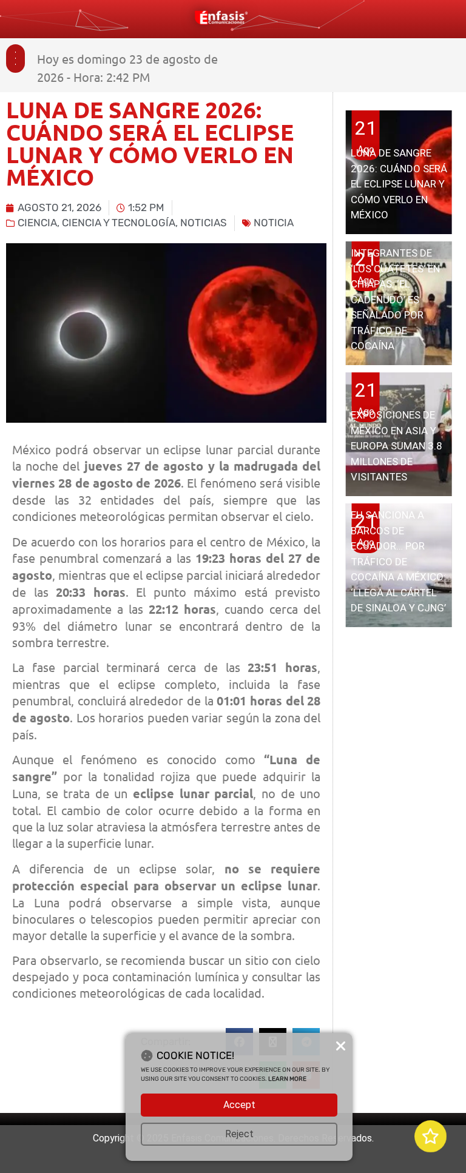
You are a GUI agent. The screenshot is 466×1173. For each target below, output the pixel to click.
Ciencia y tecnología (118, 223)
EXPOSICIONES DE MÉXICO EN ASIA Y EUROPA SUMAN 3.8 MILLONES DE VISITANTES (396, 446)
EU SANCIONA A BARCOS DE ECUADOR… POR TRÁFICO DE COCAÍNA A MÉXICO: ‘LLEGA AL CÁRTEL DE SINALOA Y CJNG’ (398, 561)
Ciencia (37, 223)
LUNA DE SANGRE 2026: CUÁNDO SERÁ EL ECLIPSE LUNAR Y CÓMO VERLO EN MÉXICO (399, 184)
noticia (274, 223)
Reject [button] (239, 1134)
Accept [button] (239, 1105)
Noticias (203, 223)
